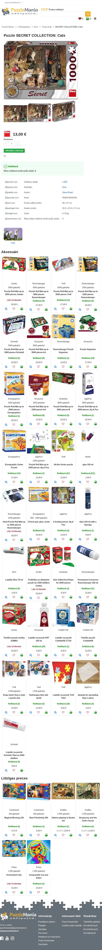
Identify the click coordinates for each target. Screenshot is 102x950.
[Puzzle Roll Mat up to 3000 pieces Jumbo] (6, 309)
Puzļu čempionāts (46, 940)
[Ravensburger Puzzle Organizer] (55, 367)
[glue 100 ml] (80, 482)
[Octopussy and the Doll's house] (80, 835)
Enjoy (14, 867)
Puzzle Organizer (88, 349)
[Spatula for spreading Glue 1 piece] (80, 712)
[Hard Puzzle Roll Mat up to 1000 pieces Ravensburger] (6, 540)
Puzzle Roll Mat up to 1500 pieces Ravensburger (88, 294)
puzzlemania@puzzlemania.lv (13, 928)
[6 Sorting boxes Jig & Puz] (55, 539)
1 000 (64, 182)
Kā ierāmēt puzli (90, 929)
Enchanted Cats (14, 875)
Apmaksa (42, 929)
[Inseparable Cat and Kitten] (31, 892)
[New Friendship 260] (31, 835)
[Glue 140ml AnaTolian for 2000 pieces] (55, 597)
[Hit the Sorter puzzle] (55, 482)
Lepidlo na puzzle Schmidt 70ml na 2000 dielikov (14, 755)
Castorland (14, 810)
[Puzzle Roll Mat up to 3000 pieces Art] (31, 367)
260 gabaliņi (38, 814)
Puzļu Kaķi (47, 27)
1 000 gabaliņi (24, 27)
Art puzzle (38, 342)
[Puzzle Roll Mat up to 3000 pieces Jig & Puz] (80, 424)
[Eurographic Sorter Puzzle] (6, 482)
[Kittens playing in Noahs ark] (55, 835)
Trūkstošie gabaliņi (91, 922)
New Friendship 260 (38, 818)
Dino (36, 27)
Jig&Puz (88, 399)
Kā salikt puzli (89, 933)
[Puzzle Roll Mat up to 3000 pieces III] (55, 424)
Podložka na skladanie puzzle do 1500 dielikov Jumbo (39, 583)
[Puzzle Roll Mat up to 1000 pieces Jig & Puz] (31, 482)
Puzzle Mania (8, 27)
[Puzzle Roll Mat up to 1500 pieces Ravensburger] (80, 309)
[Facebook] (1, 939)
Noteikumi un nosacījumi (49, 937)
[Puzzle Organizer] (80, 367)
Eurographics (14, 399)
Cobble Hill (63, 630)
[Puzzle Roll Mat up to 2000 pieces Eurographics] (6, 425)
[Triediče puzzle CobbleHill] (80, 655)
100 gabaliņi (14, 814)
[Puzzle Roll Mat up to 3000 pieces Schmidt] (6, 367)
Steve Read (67, 192)
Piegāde (42, 925)
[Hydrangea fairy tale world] (31, 712)
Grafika (63, 810)
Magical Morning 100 (14, 818)
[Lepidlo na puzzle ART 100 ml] (31, 655)
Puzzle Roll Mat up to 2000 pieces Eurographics (14, 409)
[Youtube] (7, 939)
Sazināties (43, 944)
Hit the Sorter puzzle (63, 464)
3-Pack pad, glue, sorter (39, 522)
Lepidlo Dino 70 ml (14, 580)
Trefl (63, 284)
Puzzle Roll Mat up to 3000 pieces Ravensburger (39, 294)
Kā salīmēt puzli (90, 925)
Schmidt (14, 342)
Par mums (42, 933)
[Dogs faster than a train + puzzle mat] (6, 712)
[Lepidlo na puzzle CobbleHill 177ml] (55, 655)
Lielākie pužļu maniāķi (72, 925)
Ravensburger (38, 284)
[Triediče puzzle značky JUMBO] (6, 655)
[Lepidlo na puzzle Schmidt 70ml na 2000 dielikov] (6, 770)
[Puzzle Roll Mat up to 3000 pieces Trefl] (55, 309)
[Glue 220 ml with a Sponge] (80, 539)
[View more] (14, 271)
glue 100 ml (88, 464)
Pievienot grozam (14, 151)
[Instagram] (12, 939)
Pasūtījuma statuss (46, 922)
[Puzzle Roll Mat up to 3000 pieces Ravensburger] (31, 309)
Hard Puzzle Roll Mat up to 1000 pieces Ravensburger (14, 525)
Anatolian (63, 399)
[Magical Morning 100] (6, 835)
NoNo (88, 457)
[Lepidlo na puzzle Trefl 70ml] (55, 712)
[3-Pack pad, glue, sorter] (31, 539)
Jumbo (14, 284)
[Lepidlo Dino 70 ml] (6, 597)
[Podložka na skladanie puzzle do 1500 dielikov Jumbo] (31, 598)
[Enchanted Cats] (6, 892)
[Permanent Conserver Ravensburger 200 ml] (80, 597)
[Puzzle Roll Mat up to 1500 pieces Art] (31, 424)
